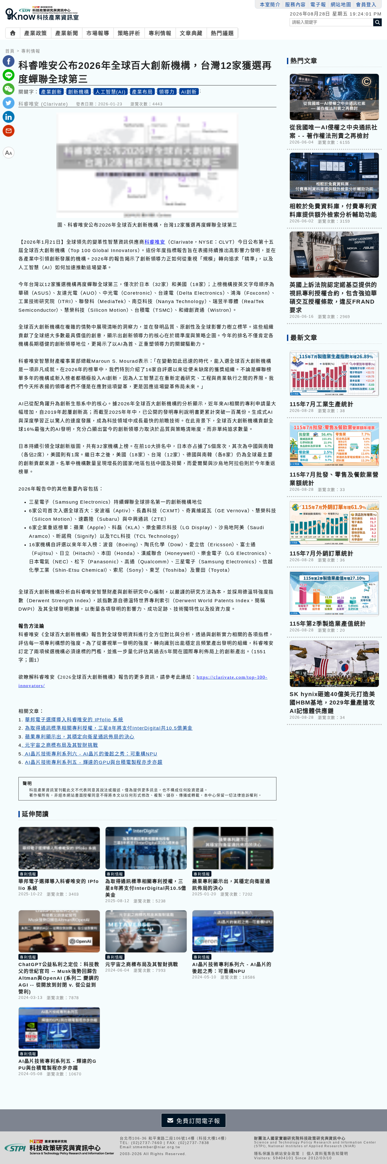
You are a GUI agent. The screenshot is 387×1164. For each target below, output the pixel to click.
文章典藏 (191, 33)
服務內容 (295, 4)
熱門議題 (222, 33)
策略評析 (129, 33)
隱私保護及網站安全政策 (277, 1153)
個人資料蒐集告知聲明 (327, 1153)
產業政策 (35, 33)
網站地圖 (341, 4)
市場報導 (97, 33)
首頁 (10, 51)
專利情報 (160, 33)
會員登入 (366, 4)
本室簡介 (270, 4)
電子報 (318, 4)
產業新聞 (66, 33)
